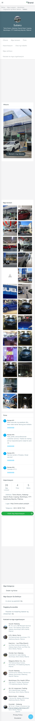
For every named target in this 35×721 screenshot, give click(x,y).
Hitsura (5, 40)
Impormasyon (8, 45)
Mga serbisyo (7, 51)
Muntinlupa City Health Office (19, 680)
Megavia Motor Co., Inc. (17, 661)
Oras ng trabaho (21, 45)
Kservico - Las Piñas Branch (18, 643)
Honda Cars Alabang (16, 653)
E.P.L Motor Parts (15, 635)
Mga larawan (15, 40)
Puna (24, 40)
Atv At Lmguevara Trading (18, 688)
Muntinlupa (20, 7)
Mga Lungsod (11, 7)
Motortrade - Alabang (16, 696)
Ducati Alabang (14, 671)
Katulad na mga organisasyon (13, 56)
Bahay (3, 7)
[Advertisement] (17, 82)
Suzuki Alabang (14, 624)
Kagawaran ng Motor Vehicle (12, 9)
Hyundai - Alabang (15, 704)
